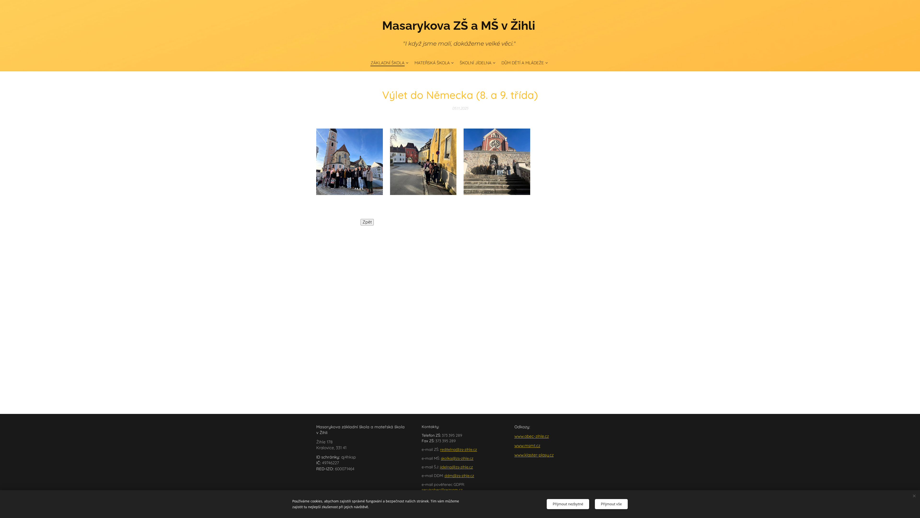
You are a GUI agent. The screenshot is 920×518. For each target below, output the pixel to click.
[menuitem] (391, 63)
